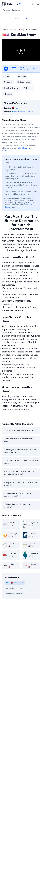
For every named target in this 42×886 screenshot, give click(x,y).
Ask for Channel (12, 88)
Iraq (15, 108)
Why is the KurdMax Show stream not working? (20, 483)
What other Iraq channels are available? (17, 505)
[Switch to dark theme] (33, 4)
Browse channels (21, 19)
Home (4, 30)
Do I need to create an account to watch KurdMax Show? (19, 472)
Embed (28, 88)
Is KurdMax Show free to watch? (19, 430)
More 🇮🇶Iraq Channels (15, 583)
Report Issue (25, 82)
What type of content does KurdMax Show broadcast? (20, 451)
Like (7, 76)
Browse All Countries (14, 588)
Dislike (23, 76)
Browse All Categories (14, 594)
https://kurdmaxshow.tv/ (22, 111)
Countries (12, 30)
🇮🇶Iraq (21, 30)
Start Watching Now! (13, 416)
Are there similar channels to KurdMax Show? (21, 462)
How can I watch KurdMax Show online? (18, 440)
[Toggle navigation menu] (37, 3)
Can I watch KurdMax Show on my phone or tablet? (19, 494)
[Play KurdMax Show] (21, 50)
